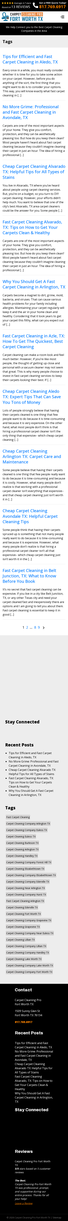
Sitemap (57, 1217)
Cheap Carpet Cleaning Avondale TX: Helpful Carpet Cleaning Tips (30, 516)
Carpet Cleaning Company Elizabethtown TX (31, 875)
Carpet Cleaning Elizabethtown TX (25, 868)
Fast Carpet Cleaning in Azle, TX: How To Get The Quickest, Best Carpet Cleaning (34, 341)
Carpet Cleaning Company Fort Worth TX (29, 972)
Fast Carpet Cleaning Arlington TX (25, 901)
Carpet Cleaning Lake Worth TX (23, 959)
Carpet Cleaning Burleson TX (22, 843)
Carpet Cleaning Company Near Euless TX (29, 933)
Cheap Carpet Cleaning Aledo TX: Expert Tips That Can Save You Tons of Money (32, 396)
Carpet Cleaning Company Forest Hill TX (28, 862)
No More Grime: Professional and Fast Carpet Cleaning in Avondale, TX (31, 112)
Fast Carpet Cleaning (18, 817)
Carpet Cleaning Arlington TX (22, 849)
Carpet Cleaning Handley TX (21, 855)
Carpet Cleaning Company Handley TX (27, 952)
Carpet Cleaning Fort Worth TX (23, 913)
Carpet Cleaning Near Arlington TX (25, 888)
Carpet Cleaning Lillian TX (20, 939)
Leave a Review (23, 1203)
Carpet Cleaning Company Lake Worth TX (29, 965)
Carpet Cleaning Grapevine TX (23, 926)
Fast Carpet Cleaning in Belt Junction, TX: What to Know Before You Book (29, 575)
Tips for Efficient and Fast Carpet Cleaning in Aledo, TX (30, 59)
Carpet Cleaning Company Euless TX (26, 830)
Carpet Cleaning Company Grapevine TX (28, 920)
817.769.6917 (52, 6)
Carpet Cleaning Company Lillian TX (26, 946)
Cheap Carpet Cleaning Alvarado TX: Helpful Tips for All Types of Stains (34, 171)
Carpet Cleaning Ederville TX (22, 907)
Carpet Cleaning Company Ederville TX (27, 881)
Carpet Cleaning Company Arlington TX (28, 823)
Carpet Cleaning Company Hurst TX (26, 894)
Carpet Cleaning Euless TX (21, 836)
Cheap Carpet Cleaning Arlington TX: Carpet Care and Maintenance (32, 456)
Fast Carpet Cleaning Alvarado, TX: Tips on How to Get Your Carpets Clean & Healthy (32, 227)
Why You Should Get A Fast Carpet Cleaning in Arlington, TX (34, 284)
